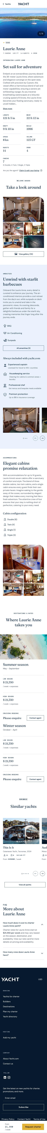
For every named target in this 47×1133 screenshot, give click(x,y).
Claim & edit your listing (29, 170)
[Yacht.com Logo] (23, 4)
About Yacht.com (11, 1058)
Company (6, 1053)
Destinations (9, 1006)
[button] (17, 841)
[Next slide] (42, 438)
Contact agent (35, 718)
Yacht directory (10, 1016)
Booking (6, 991)
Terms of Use (39, 1119)
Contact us (8, 1063)
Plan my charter (10, 1011)
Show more (7, 108)
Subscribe (23, 1107)
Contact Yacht (23, 1119)
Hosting (6, 1032)
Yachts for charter (11, 996)
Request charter (33, 1126)
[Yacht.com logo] (10, 979)
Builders (7, 1001)
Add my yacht (9, 1037)
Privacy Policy (8, 1119)
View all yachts (25, 885)
